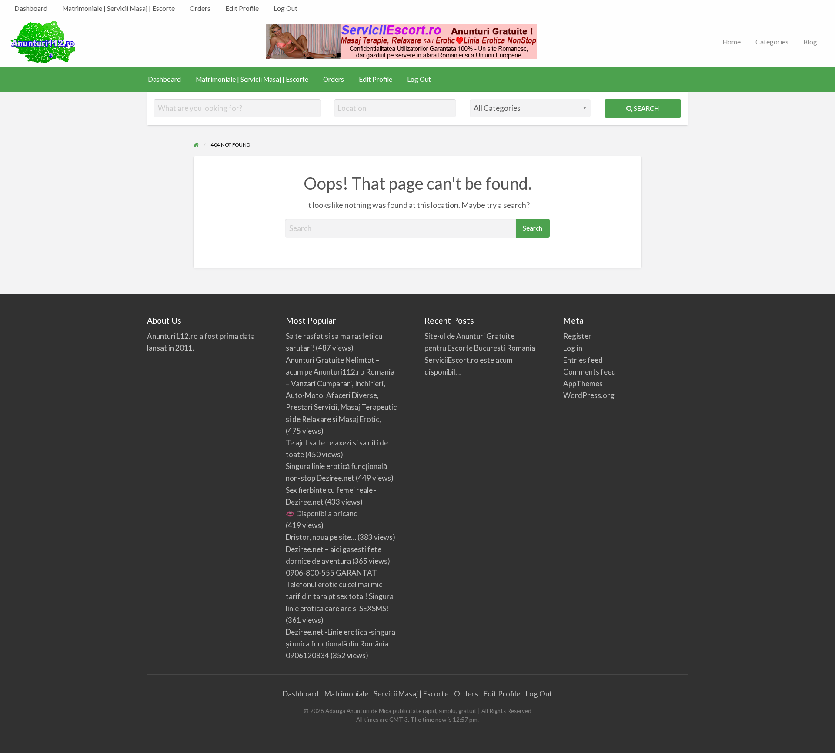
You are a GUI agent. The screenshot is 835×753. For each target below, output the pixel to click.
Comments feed (589, 371)
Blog (810, 42)
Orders (200, 8)
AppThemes (583, 383)
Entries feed (583, 360)
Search (645, 108)
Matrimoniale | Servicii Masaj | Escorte (118, 8)
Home (731, 42)
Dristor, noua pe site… (321, 537)
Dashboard (30, 8)
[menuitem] (31, 8)
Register (577, 336)
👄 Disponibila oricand (322, 513)
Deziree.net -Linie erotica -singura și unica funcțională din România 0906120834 (340, 643)
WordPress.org (589, 395)
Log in (572, 347)
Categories (771, 42)
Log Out (285, 8)
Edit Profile (242, 8)
